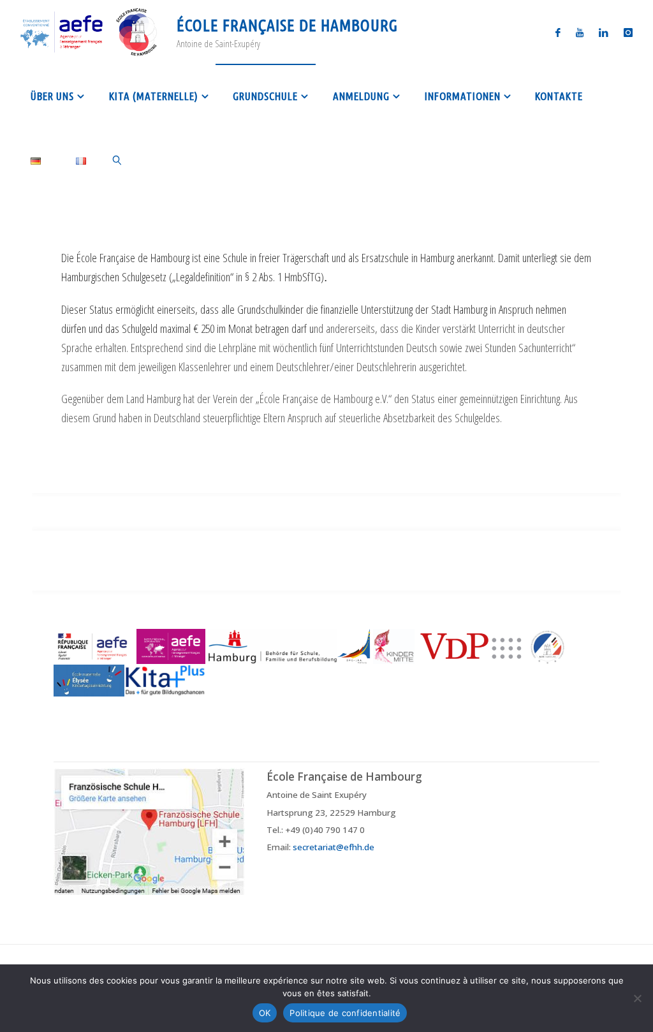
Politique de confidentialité (345, 1013)
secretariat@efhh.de (333, 847)
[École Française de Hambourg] (89, 31)
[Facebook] (558, 32)
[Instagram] (628, 32)
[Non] (637, 998)
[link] (118, 159)
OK (265, 1013)
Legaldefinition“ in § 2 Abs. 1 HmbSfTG (248, 276)
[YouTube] (579, 32)
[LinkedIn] (603, 32)
